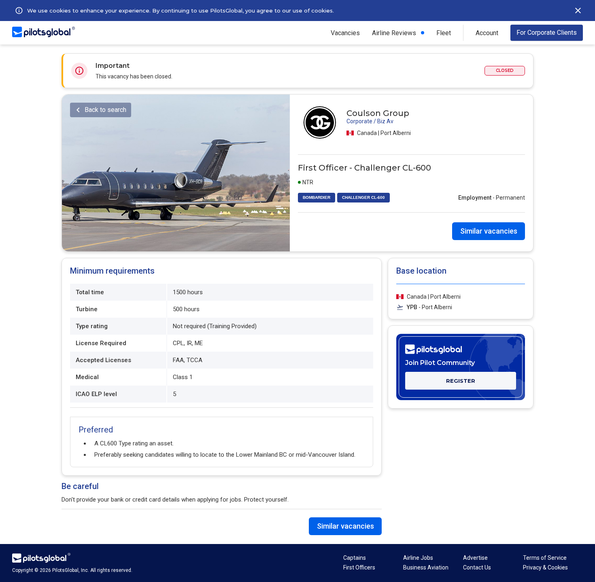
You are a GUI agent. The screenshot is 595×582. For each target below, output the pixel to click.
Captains (354, 558)
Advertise (475, 558)
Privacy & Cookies (545, 567)
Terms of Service (545, 558)
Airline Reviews (394, 33)
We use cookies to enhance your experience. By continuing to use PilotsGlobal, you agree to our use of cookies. (180, 10)
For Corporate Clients (546, 32)
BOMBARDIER (316, 197)
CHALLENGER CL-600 (363, 197)
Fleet (443, 33)
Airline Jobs (418, 558)
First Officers (359, 567)
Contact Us (477, 567)
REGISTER (460, 380)
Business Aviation (425, 567)
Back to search (105, 110)
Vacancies (345, 33)
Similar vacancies (488, 231)
